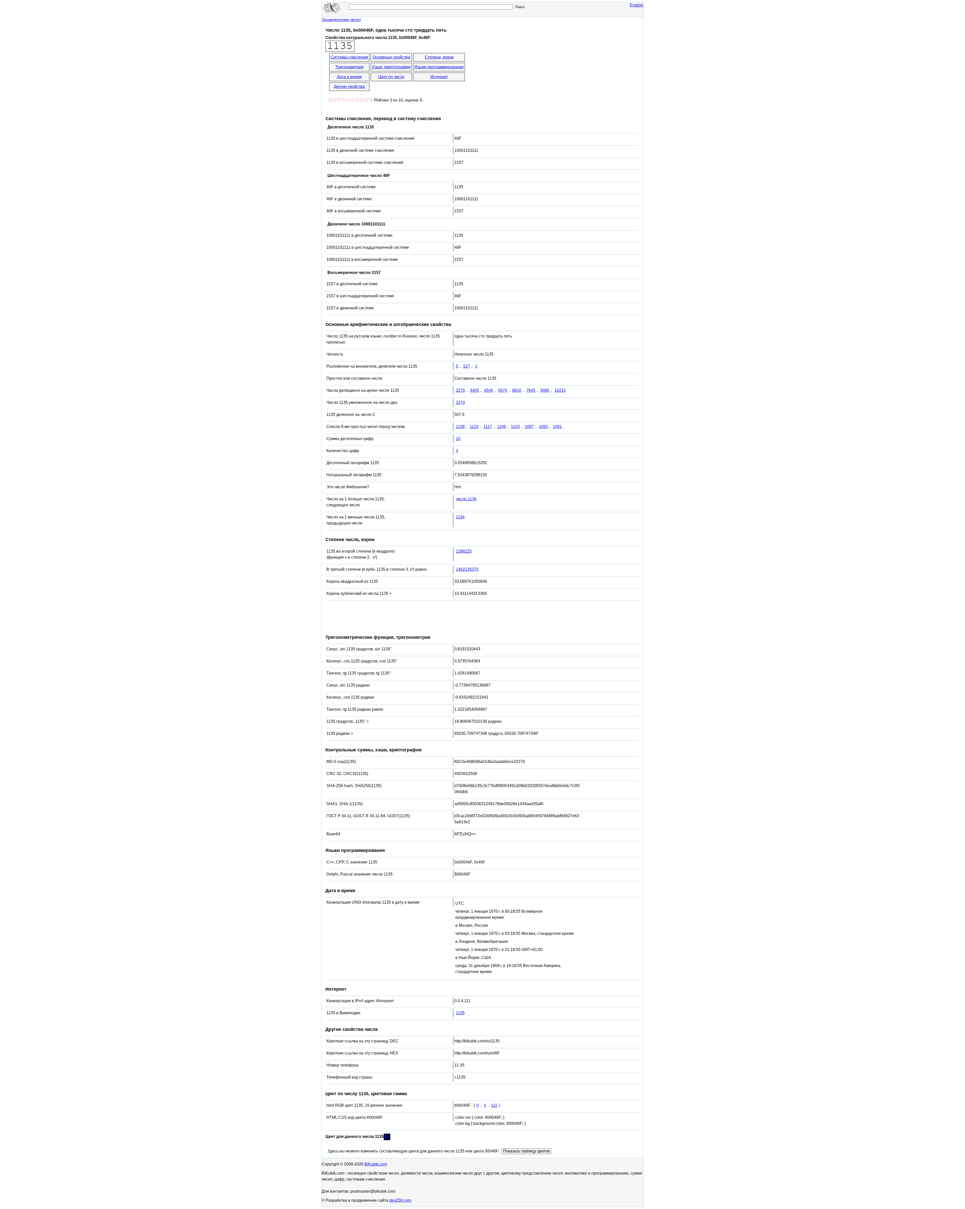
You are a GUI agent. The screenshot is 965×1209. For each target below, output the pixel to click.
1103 (515, 426)
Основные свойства (391, 57)
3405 (474, 390)
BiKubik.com (375, 1164)
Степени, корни (439, 57)
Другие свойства (349, 86)
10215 (560, 390)
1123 (474, 426)
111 (494, 1105)
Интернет (439, 77)
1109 (501, 426)
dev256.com (400, 1200)
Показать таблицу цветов (526, 1151)
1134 (460, 517)
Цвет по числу (391, 77)
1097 (529, 426)
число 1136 (466, 499)
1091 (557, 426)
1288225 (464, 551)
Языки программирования (439, 67)
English (636, 5)
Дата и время (349, 77)
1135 (460, 1013)
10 (458, 439)
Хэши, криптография (391, 67)
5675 (502, 390)
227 (466, 366)
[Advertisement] (511, 72)
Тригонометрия (349, 67)
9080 (544, 390)
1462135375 (467, 569)
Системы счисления (349, 57)
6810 (516, 390)
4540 (488, 390)
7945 (530, 390)
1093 (543, 426)
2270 (460, 390)
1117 (488, 426)
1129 (460, 426)
